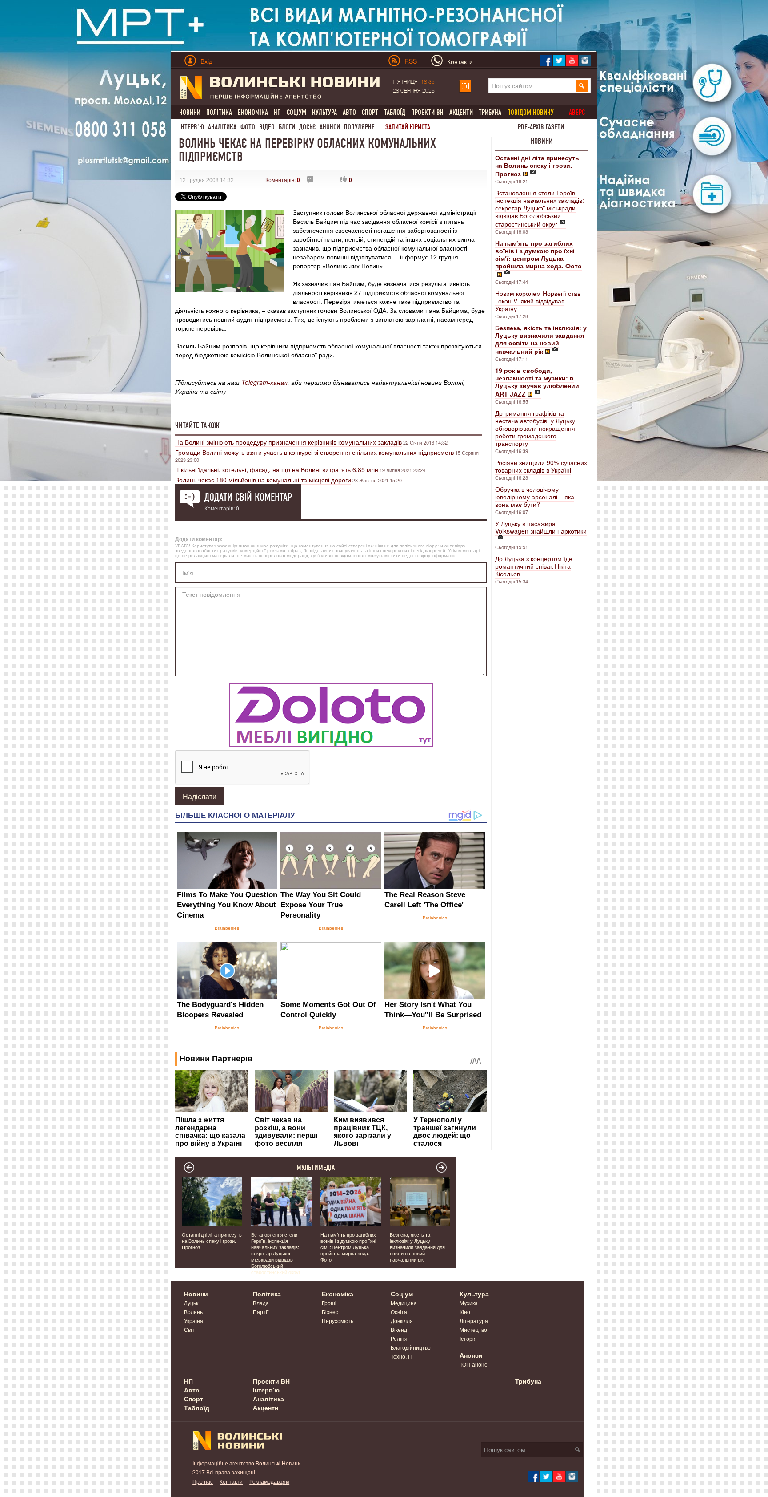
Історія (468, 1338)
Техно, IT (401, 1356)
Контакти (231, 1481)
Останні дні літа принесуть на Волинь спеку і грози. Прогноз (212, 1240)
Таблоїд (394, 112)
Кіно (465, 1311)
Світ (189, 1329)
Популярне (359, 127)
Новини (189, 112)
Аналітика (222, 127)
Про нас (202, 1481)
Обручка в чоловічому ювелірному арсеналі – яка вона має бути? (534, 497)
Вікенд (399, 1329)
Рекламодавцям (269, 1481)
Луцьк (191, 1303)
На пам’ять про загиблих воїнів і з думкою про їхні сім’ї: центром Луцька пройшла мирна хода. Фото (348, 1247)
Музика (469, 1303)
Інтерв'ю (191, 127)
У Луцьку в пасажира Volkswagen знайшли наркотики (541, 527)
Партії (260, 1311)
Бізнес (330, 1311)
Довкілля (402, 1320)
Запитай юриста (407, 127)
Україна (193, 1320)
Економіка (253, 112)
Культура (324, 112)
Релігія (399, 1338)
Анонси (330, 127)
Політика (219, 112)
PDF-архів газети (541, 127)
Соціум (296, 112)
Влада (261, 1303)
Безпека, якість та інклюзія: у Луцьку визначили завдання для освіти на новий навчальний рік (417, 1247)
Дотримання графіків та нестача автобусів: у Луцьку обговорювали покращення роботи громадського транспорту (535, 428)
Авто (349, 112)
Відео (267, 127)
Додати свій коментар (248, 497)
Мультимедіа (315, 1168)
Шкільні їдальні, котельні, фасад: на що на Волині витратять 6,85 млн (276, 469)
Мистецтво (473, 1329)
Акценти (461, 112)
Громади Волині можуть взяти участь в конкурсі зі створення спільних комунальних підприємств (314, 452)
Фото (247, 127)
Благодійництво (411, 1347)
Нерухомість (337, 1320)
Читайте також (197, 425)
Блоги (287, 127)
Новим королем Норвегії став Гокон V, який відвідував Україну (537, 301)
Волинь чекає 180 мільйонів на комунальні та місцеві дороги (263, 479)
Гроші (329, 1303)
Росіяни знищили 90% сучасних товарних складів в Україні (541, 466)
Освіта (399, 1311)
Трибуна (490, 112)
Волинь (193, 1311)
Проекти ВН (427, 112)
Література (474, 1320)
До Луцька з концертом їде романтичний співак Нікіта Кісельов (533, 566)
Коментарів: (282, 179)
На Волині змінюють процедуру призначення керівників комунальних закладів (288, 441)
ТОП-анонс (473, 1364)
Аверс (577, 112)
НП (277, 112)
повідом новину (530, 112)
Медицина (404, 1303)
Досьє (307, 127)
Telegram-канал (264, 382)
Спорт (370, 112)
